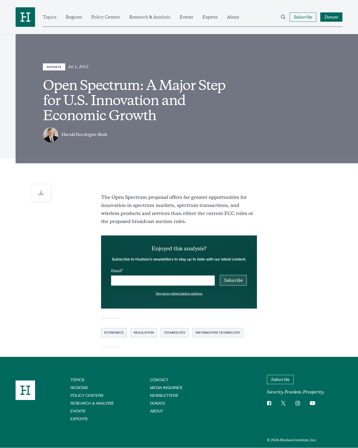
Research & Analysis (149, 17)
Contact (159, 379)
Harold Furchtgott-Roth (84, 134)
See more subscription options (179, 293)
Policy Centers (105, 17)
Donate (157, 403)
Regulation (144, 332)
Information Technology (218, 332)
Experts (210, 17)
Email (116, 271)
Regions (74, 17)
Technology (174, 332)
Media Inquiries (166, 387)
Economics (113, 332)
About (233, 17)
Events (186, 17)
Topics (50, 17)
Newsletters (164, 395)
